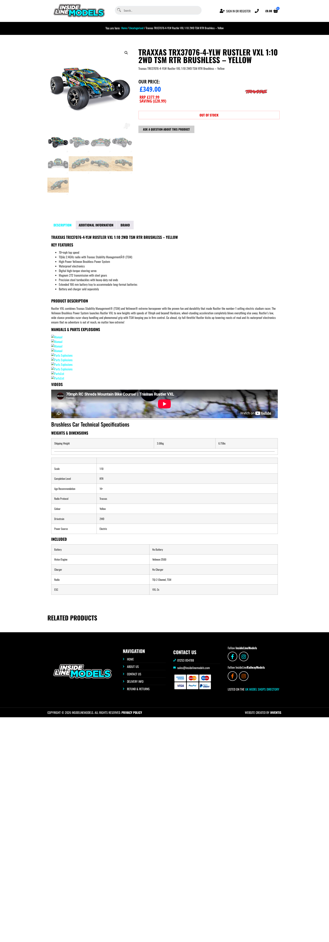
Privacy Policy (131, 712)
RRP (149, 97)
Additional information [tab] (96, 225)
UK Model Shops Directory (261, 689)
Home (124, 28)
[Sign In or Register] (222, 11)
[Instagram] (243, 656)
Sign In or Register (238, 11)
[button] (126, 52)
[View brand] (256, 104)
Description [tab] (63, 225)
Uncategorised (136, 28)
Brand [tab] (125, 225)
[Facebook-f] (232, 656)
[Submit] (119, 10)
